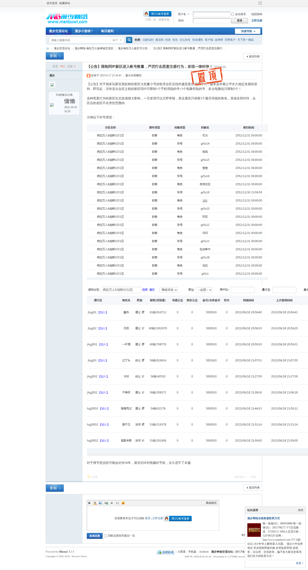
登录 (147, 518)
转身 (168, 39)
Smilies (123, 503)
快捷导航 (246, 31)
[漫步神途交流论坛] (67, 24)
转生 (175, 39)
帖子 (115, 40)
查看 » (299, 563)
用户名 (182, 14)
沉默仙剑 (148, 39)
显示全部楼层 (133, 75)
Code (117, 503)
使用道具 (239, 477)
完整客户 (230, 39)
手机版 (192, 551)
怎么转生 (185, 39)
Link (106, 503)
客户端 (209, 39)
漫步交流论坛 (58, 31)
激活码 (159, 39)
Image (100, 503)
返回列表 (254, 56)
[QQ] (165, 551)
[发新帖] (55, 56)
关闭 (300, 510)
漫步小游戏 (83, 31)
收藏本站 (64, 3)
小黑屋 (181, 551)
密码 (181, 20)
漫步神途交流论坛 (47, 48)
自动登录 (240, 14)
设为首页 (52, 3)
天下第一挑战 (245, 39)
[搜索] (128, 40)
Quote (112, 503)
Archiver (204, 551)
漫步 (52, 75)
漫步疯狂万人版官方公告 (133, 48)
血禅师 (219, 39)
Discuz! (63, 551)
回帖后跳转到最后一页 (121, 535)
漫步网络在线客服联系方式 (263, 518)
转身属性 (197, 39)
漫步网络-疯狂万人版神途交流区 (94, 48)
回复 (95, 477)
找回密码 (256, 14)
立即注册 (256, 20)
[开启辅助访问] (256, 3)
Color (95, 503)
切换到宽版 (259, 3)
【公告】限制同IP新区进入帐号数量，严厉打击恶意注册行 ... (188, 48)
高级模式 (211, 503)
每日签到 (107, 31)
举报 (253, 477)
